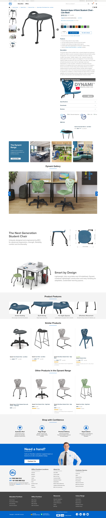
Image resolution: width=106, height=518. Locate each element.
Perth (32, 481)
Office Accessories (35, 505)
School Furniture (15, 7)
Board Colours (78, 502)
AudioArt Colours (79, 506)
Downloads (63, 105)
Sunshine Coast (34, 483)
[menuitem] (20, 4)
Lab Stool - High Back (83, 404)
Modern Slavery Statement (59, 483)
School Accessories (13, 505)
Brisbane (33, 474)
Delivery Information (79, 486)
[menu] (40, 4)
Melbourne (33, 480)
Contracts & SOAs (57, 478)
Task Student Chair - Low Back (18, 357)
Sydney (32, 485)
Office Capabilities (57, 501)
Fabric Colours (78, 501)
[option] (62, 27)
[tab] (40, 4)
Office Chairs (33, 500)
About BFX (56, 472)
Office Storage (34, 503)
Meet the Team (56, 476)
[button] (17, 28)
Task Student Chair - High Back (41, 404)
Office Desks (33, 501)
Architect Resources (57, 502)
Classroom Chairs (31, 7)
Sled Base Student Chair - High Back (63, 357)
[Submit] (88, 3)
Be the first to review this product (67, 20)
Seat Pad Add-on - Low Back (83, 126)
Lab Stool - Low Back (38, 356)
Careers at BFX (56, 474)
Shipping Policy (79, 477)
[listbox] (79, 26)
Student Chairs (23, 7)
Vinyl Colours (78, 499)
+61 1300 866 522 (18, 480)
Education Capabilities (58, 499)
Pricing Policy (78, 480)
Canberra (33, 476)
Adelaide (33, 472)
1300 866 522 (17, 478)
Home (9, 7)
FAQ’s (77, 475)
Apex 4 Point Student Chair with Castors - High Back (19, 405)
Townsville (33, 487)
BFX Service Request (80, 484)
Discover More (15, 158)
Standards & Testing (57, 480)
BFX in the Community (58, 487)
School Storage (12, 503)
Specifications (64, 102)
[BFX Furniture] (10, 3)
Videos (55, 504)
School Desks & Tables (13, 501)
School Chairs (12, 500)
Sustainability (56, 481)
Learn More (80, 18)
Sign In (62, 18)
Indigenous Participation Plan (59, 485)
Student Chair (81, 358)
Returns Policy (78, 479)
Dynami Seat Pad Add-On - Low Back (73, 47)
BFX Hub (55, 506)
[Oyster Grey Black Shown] (38, 27)
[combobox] (77, 3)
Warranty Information (80, 482)
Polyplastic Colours (79, 504)
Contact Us (32, 461)
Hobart (32, 478)
